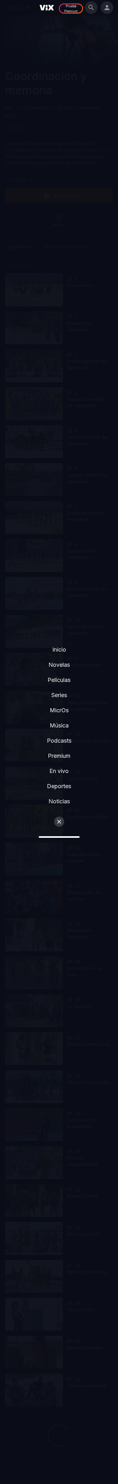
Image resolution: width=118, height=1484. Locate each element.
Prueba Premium (71, 8)
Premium (59, 755)
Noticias (59, 801)
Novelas (59, 664)
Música (59, 725)
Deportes (59, 786)
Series (59, 695)
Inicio (59, 649)
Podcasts (59, 740)
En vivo (59, 771)
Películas (59, 680)
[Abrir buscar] (91, 7)
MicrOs (59, 710)
